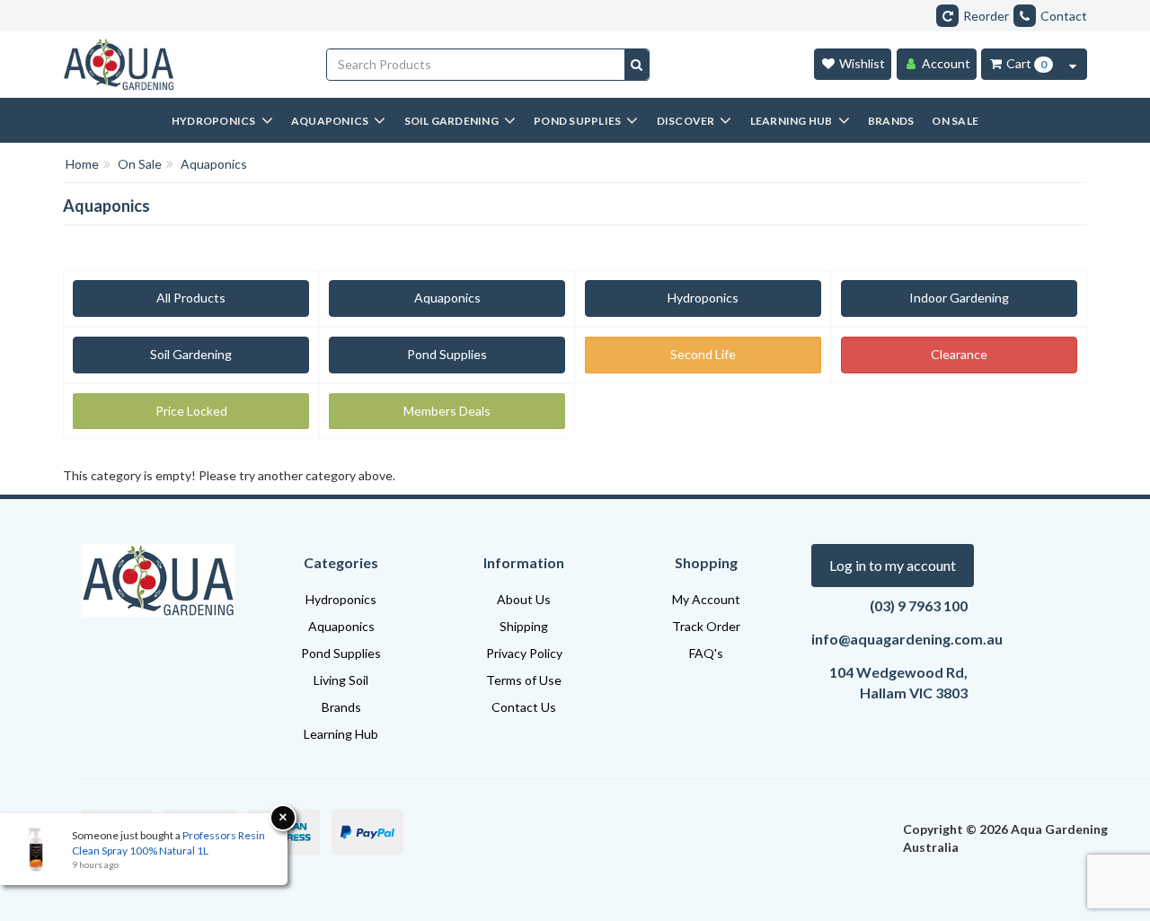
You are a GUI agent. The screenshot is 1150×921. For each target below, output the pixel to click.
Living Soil (341, 680)
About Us (524, 599)
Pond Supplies (447, 354)
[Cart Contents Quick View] (1072, 64)
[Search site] (636, 64)
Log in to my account (892, 565)
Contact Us (523, 707)
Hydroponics (703, 297)
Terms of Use (524, 680)
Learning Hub (341, 733)
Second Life (703, 354)
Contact (1063, 15)
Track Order (706, 626)
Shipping (524, 626)
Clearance (959, 354)
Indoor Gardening (959, 297)
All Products (191, 297)
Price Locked (191, 410)
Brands (341, 707)
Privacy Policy (524, 653)
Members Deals (447, 410)
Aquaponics (447, 297)
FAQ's (706, 653)
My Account (706, 599)
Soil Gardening (191, 354)
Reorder (986, 15)
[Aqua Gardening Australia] (181, 65)
